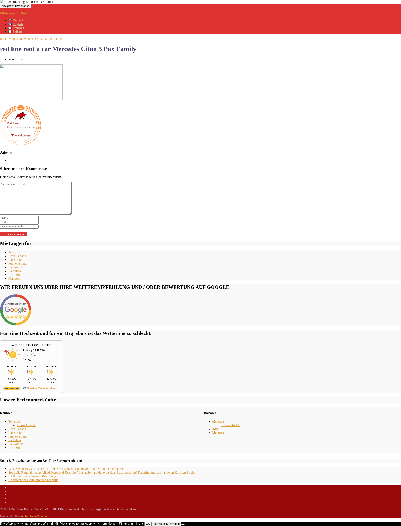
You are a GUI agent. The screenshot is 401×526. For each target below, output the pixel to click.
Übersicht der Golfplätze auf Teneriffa (33, 480)
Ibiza (215, 429)
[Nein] (183, 524)
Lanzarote (15, 259)
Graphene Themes (36, 516)
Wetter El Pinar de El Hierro (31, 345)
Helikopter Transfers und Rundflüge (32, 476)
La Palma (14, 271)
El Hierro (14, 274)
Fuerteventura (17, 263)
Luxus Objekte (26, 425)
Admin (19, 59)
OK (148, 523)
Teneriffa (14, 252)
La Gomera (15, 267)
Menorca (218, 432)
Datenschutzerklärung (166, 523)
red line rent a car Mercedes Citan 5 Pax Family (31, 38)
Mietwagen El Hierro (14, 13)
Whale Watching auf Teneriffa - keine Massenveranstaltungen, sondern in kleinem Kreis (66, 468)
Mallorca (14, 278)
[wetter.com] (11, 389)
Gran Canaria (17, 256)
